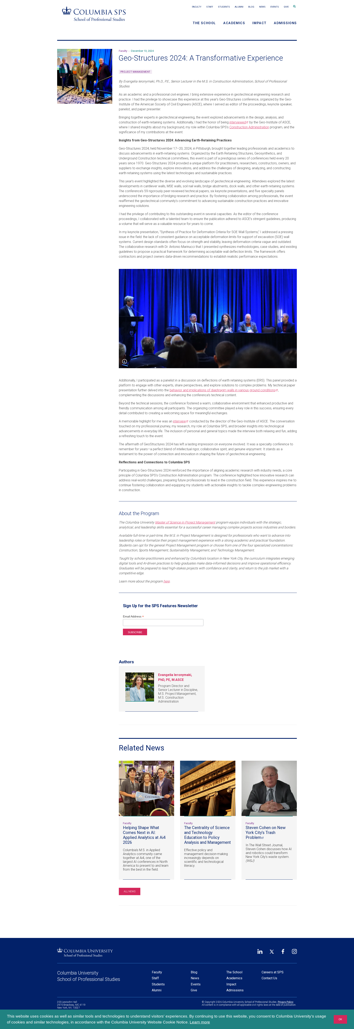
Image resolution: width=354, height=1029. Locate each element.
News (262, 7)
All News (129, 891)
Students (224, 7)
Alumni (239, 7)
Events (274, 7)
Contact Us (269, 978)
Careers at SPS (273, 972)
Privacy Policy (285, 1002)
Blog (251, 7)
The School (204, 23)
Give (286, 7)
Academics (234, 23)
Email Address (133, 616)
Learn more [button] (200, 1022)
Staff (209, 7)
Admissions (285, 23)
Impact (259, 23)
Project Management (135, 71)
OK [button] (340, 1019)
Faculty (196, 7)
